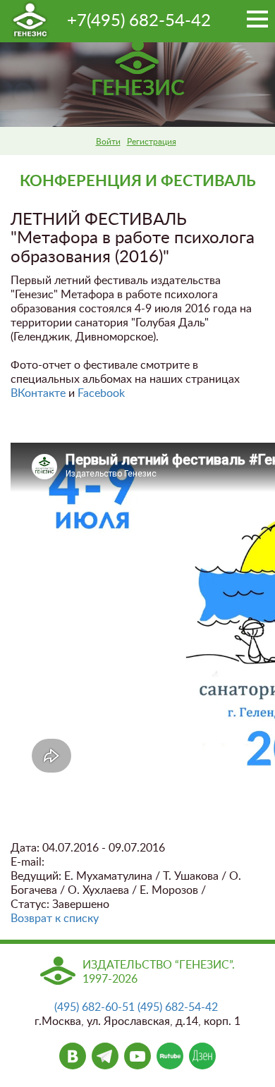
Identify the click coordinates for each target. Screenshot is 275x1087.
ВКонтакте (38, 393)
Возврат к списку (55, 918)
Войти (108, 141)
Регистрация (151, 141)
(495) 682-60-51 (94, 1007)
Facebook (101, 393)
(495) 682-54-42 (178, 1007)
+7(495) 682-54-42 (139, 21)
